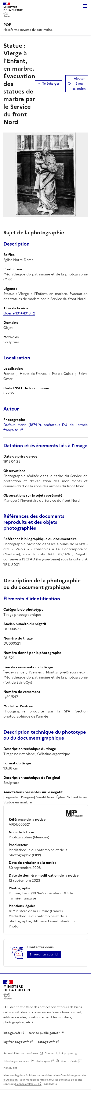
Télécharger (50, 83)
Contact (50, 1053)
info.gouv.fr (11, 1033)
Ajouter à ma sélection (79, 83)
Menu (85, 6)
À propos (67, 1053)
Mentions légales (13, 1075)
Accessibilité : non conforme (20, 1053)
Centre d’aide (69, 1061)
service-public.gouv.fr (44, 1033)
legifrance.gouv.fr (16, 1042)
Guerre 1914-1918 (17, 313)
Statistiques (43, 1061)
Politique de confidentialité (42, 1075)
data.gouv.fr (46, 1042)
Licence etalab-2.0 (26, 1084)
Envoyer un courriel (44, 954)
